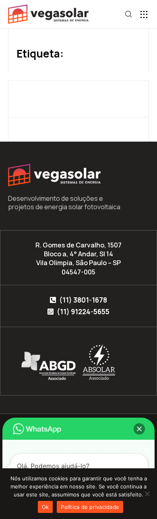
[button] (143, 14)
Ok (45, 507)
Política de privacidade (90, 507)
